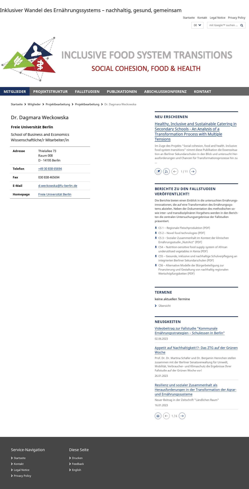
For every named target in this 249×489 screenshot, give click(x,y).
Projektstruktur (50, 91)
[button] (197, 25)
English (76, 470)
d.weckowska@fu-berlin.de (57, 186)
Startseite (189, 17)
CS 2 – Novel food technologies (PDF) (181, 233)
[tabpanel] (76, 163)
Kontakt (202, 17)
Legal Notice (217, 17)
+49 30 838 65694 (50, 169)
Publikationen (122, 91)
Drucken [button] (77, 458)
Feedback (78, 464)
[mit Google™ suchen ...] (241, 25)
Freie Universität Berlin (54, 194)
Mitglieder (15, 91)
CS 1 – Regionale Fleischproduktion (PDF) (184, 228)
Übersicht (165, 305)
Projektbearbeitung (58, 104)
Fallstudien (87, 91)
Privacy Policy (236, 17)
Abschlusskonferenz (165, 91)
